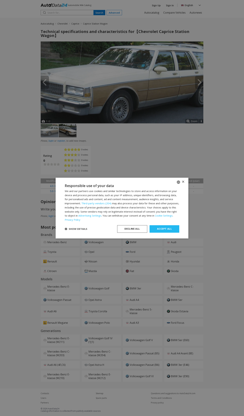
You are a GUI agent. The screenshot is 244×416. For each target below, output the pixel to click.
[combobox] (178, 182)
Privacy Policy (72, 220)
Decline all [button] (132, 228)
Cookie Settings (164, 215)
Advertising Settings (89, 215)
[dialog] (122, 208)
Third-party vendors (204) (96, 203)
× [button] (183, 182)
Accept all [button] (164, 228)
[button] (76, 229)
